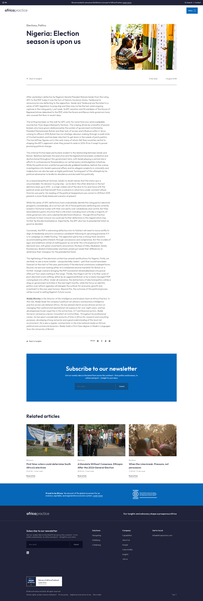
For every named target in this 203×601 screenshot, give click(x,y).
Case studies (127, 549)
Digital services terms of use (80, 595)
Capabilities (127, 535)
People (125, 545)
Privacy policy (63, 595)
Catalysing (96, 545)
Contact (198, 3)
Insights (125, 554)
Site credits (97, 595)
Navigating (96, 535)
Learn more (127, 3)
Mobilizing (96, 540)
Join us (125, 559)
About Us (126, 540)
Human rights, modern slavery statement (41, 595)
